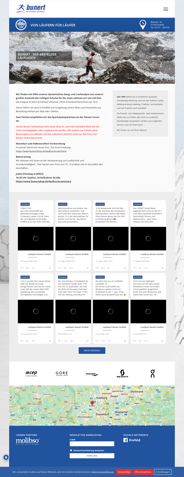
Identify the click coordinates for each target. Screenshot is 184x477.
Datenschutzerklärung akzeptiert (88, 450)
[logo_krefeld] (31, 9)
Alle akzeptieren (143, 472)
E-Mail (72, 439)
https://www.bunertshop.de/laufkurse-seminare (41, 151)
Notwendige (124, 472)
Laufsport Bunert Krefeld (39, 254)
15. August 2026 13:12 (104, 261)
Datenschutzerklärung (102, 472)
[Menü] (165, 9)
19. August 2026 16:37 (66, 261)
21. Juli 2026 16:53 (102, 334)
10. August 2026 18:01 (28, 334)
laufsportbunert (33, 257)
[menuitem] (165, 9)
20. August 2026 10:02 (28, 261)
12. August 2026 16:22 (141, 261)
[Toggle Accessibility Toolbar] (6, 457)
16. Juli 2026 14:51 (140, 334)
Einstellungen (163, 472)
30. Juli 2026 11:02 (65, 334)
